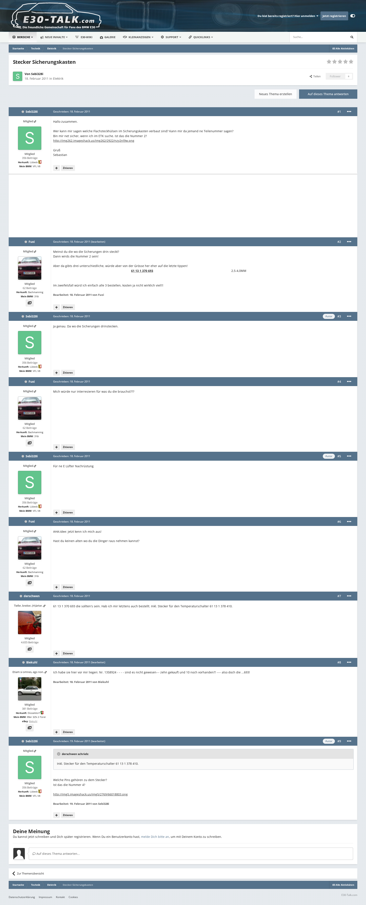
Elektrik (58, 78)
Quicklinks (202, 37)
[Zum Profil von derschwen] (29, 622)
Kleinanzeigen (140, 37)
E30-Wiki (86, 37)
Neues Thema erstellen (275, 94)
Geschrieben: (71, 111)
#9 (339, 741)
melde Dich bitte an (155, 837)
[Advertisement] (183, 205)
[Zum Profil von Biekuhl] (29, 689)
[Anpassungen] (352, 15)
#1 (339, 112)
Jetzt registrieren (334, 16)
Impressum (45, 897)
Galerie (109, 37)
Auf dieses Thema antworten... (58, 854)
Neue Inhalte (54, 37)
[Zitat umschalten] (59, 754)
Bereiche (23, 37)
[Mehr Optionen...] (349, 111)
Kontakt (60, 897)
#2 (339, 242)
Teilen (316, 76)
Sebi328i (37, 74)
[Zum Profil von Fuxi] (29, 268)
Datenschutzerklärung (22, 897)
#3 (339, 316)
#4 (339, 382)
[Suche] (352, 37)
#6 (339, 522)
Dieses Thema (332, 37)
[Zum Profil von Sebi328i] (17, 76)
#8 (339, 662)
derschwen (32, 596)
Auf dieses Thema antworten (328, 94)
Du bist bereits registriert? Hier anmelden (287, 16)
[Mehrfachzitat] (56, 168)
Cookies (73, 897)
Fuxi (32, 242)
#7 (339, 596)
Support (172, 37)
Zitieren (68, 168)
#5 (339, 456)
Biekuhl (31, 662)
